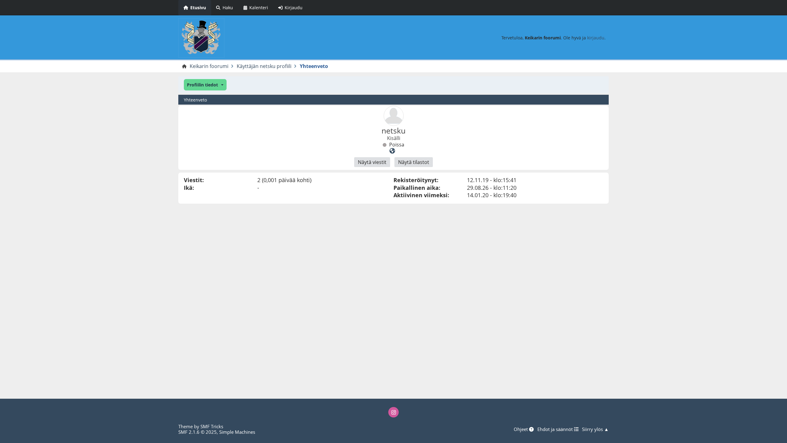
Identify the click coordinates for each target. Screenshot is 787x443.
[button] (205, 84)
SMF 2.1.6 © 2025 (197, 432)
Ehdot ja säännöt (555, 429)
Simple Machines (237, 432)
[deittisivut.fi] (392, 150)
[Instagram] (393, 412)
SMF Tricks (211, 426)
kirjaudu (595, 38)
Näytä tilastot (413, 162)
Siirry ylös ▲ (595, 429)
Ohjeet (521, 429)
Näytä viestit (372, 162)
